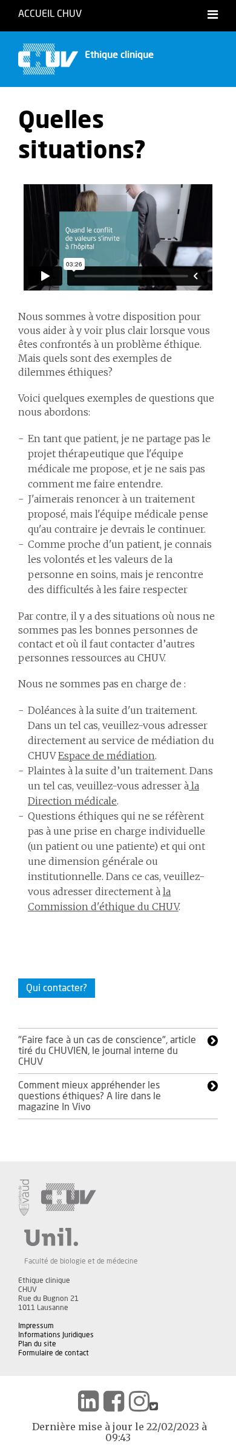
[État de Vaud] (23, 1198)
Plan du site (37, 1343)
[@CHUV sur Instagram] (139, 1401)
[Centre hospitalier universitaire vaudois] (68, 1198)
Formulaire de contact (53, 1353)
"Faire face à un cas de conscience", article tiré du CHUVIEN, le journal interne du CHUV (107, 1051)
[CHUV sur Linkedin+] (88, 1401)
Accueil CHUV (50, 14)
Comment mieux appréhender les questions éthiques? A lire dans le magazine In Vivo (89, 1096)
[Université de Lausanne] (81, 1237)
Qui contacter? (56, 988)
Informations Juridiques (56, 1334)
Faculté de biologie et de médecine (81, 1261)
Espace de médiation (106, 756)
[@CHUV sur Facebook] (113, 1401)
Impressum (36, 1325)
